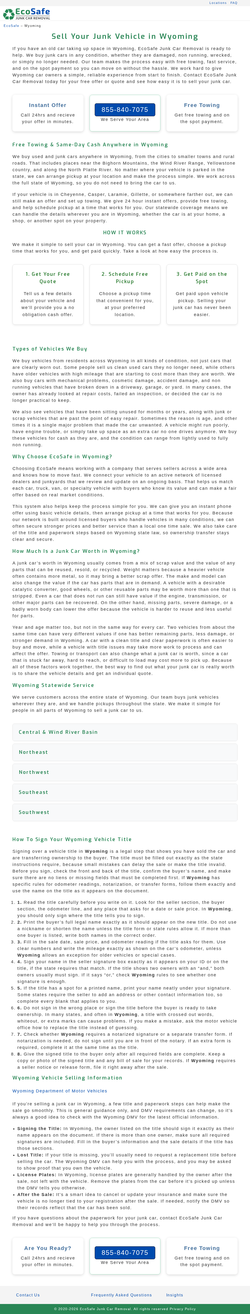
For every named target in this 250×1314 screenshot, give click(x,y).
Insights (174, 1295)
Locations (218, 3)
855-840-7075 (125, 109)
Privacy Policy (183, 1309)
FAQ (234, 3)
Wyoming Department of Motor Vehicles (59, 1091)
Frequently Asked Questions (121, 1295)
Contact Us (28, 1295)
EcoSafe (11, 26)
